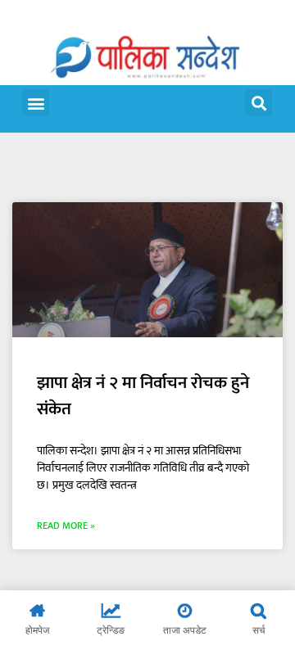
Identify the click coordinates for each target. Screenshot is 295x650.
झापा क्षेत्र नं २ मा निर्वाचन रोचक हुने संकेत (143, 395)
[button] (35, 102)
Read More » (66, 525)
